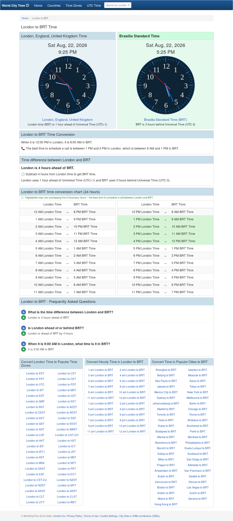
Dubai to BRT (166, 426)
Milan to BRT (166, 459)
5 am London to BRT (100, 381)
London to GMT (35, 401)
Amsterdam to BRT (166, 471)
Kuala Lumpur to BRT (198, 448)
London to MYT (67, 485)
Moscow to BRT (197, 375)
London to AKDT (35, 491)
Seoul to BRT (198, 381)
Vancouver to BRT (166, 482)
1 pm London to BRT (100, 403)
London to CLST (67, 496)
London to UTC (35, 384)
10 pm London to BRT (132, 426)
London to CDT (67, 396)
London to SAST (35, 468)
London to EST (35, 373)
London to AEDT (67, 407)
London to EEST (67, 424)
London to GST (35, 424)
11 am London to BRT (100, 398)
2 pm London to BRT (132, 403)
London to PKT (67, 468)
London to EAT (35, 474)
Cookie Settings (108, 516)
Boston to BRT (166, 487)
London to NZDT (67, 480)
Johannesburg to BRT (166, 403)
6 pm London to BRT (132, 414)
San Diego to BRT (198, 459)
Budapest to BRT (166, 431)
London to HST (67, 441)
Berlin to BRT (198, 403)
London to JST (67, 452)
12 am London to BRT (132, 431)
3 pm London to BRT (100, 409)
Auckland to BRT (197, 454)
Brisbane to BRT (198, 420)
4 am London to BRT (132, 375)
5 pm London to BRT (100, 414)
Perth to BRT (198, 431)
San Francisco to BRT (197, 471)
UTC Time (94, 5)
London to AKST (67, 491)
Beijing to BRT (166, 375)
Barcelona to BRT (166, 443)
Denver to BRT (198, 482)
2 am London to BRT (132, 370)
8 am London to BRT (132, 386)
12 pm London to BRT (132, 398)
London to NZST (35, 485)
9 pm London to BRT (100, 426)
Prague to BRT (166, 465)
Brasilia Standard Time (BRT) (165, 119)
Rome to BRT (198, 414)
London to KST (35, 457)
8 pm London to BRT (132, 420)
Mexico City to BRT (166, 392)
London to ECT (67, 474)
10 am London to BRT (132, 392)
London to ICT (67, 446)
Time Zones (74, 5)
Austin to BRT (166, 476)
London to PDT (67, 384)
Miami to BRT (166, 499)
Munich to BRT (166, 448)
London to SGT (67, 418)
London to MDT (67, 457)
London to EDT (35, 396)
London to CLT (35, 496)
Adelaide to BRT (198, 465)
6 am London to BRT (132, 381)
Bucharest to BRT (197, 426)
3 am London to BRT (100, 375)
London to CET (67, 379)
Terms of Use (91, 516)
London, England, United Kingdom (67, 119)
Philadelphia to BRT (197, 443)
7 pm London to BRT (100, 420)
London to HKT (35, 441)
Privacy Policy (74, 516)
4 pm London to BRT (132, 409)
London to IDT (35, 446)
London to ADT (35, 429)
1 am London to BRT (100, 370)
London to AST (35, 418)
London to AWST (67, 429)
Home (39, 5)
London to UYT (35, 502)
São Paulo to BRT (166, 381)
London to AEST (67, 412)
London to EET (67, 401)
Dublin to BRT (166, 493)
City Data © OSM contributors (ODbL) (139, 516)
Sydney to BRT (166, 398)
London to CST (67, 373)
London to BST (35, 407)
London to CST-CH (66, 435)
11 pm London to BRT (100, 431)
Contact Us (59, 516)
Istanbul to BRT (197, 370)
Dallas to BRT (165, 454)
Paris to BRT (166, 420)
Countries (54, 5)
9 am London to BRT (100, 392)
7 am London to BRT (100, 386)
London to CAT (35, 435)
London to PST (35, 379)
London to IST (35, 390)
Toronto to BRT (166, 414)
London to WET (66, 502)
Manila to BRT (166, 437)
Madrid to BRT (166, 409)
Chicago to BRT (197, 409)
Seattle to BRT (198, 476)
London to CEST (35, 412)
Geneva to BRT (197, 499)
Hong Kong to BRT (166, 504)
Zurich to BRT (197, 493)
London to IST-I (35, 452)
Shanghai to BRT (166, 370)
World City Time (14, 5)
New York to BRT (197, 392)
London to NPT (67, 463)
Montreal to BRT (198, 437)
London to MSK (35, 463)
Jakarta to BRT (166, 386)
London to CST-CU (35, 480)
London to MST (67, 390)
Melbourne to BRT (198, 398)
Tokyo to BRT (198, 386)
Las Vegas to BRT (198, 487)
